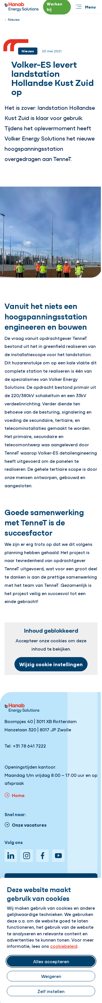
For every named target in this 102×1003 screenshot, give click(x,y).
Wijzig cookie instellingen (51, 664)
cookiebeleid (63, 946)
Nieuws (14, 19)
